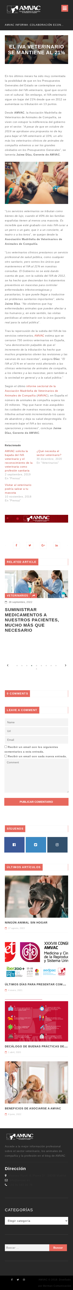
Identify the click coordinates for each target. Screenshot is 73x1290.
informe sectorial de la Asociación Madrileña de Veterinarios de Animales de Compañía (31, 391)
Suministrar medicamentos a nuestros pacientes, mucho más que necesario (32, 620)
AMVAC (39, 335)
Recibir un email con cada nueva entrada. (37, 756)
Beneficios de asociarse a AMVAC (33, 1108)
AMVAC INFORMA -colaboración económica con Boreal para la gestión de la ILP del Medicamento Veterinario (35, 25)
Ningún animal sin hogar (26, 922)
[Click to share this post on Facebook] (16, 545)
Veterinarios (17, 595)
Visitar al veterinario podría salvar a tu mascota (18, 488)
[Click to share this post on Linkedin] (56, 545)
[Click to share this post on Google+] (43, 545)
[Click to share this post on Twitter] (29, 545)
